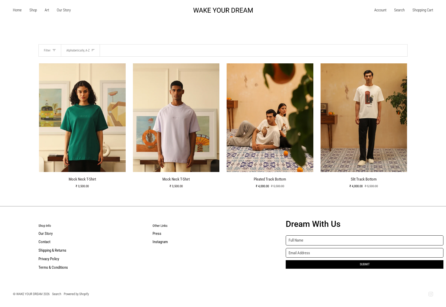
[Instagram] (430, 294)
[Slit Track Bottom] (364, 118)
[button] (33, 10)
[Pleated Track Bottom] (270, 118)
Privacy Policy (48, 259)
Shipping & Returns (52, 250)
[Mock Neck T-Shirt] (82, 118)
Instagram (160, 242)
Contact (44, 242)
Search (56, 294)
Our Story (45, 233)
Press (157, 233)
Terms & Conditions (53, 267)
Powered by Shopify (76, 294)
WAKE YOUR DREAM (29, 294)
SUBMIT (365, 264)
